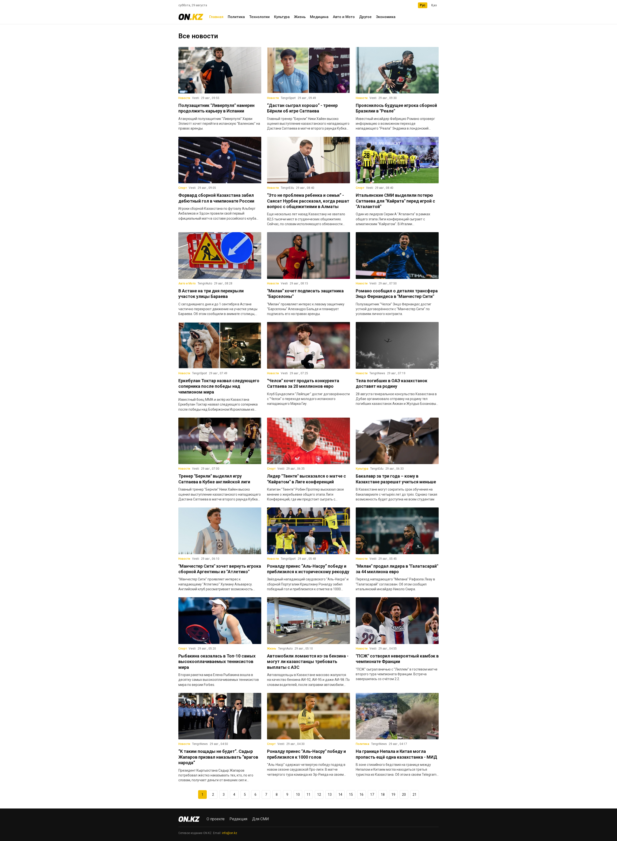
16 (361, 794)
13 (330, 794)
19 (393, 794)
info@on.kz (229, 833)
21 (414, 794)
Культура (282, 17)
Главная (216, 17)
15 (351, 794)
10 (298, 794)
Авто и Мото (344, 17)
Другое (365, 17)
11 (308, 794)
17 (372, 794)
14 (340, 794)
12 (319, 794)
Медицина (319, 17)
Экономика (386, 17)
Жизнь (300, 17)
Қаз (434, 5)
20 (404, 794)
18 (383, 794)
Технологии (259, 17)
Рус (422, 5)
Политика (236, 17)
